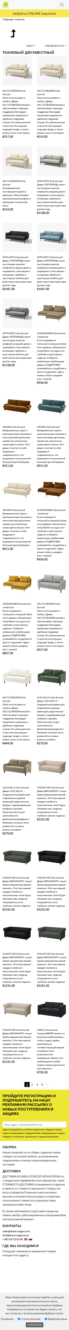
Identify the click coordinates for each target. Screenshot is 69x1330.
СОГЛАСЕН (34, 1324)
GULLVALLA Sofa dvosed (50, 697)
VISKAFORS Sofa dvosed (50, 787)
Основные (7, 1318)
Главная (8, 19)
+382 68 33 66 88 (13, 1239)
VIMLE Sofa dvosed (47, 1029)
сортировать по (54, 45)
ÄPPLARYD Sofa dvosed (50, 181)
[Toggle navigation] (61, 4)
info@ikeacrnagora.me (16, 1235)
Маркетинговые (57, 1318)
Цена (29, 45)
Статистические (31, 1318)
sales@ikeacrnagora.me (16, 1231)
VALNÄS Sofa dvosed (14, 426)
